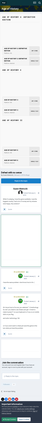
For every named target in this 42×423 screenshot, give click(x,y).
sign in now (11, 367)
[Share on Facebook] (6, 399)
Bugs (27, 175)
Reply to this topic (21, 181)
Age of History (10, 8)
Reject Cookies (24, 419)
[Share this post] (38, 193)
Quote (10, 209)
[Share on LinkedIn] (13, 399)
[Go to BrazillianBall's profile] (20, 276)
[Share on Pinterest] (16, 399)
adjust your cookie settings (26, 409)
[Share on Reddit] (9, 399)
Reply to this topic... (12, 376)
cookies (15, 406)
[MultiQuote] (4, 209)
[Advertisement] (21, 238)
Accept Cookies (10, 419)
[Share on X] (2, 399)
